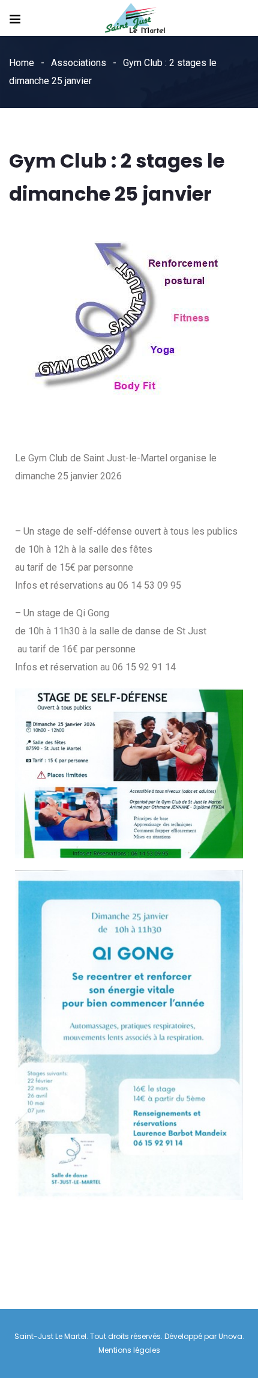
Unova (230, 1336)
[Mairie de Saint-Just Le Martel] (135, 19)
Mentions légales (129, 1350)
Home (21, 62)
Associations (78, 62)
